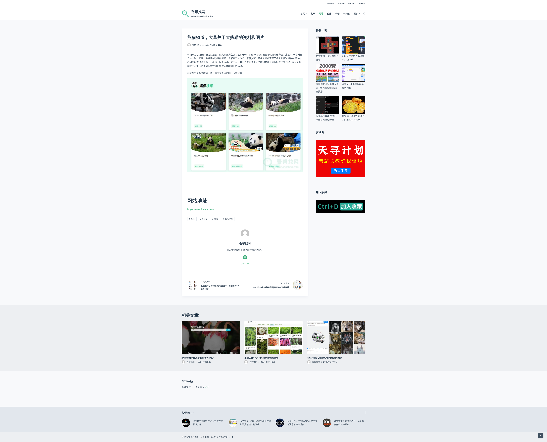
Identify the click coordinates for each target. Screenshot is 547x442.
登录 (206, 387)
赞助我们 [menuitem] (341, 3)
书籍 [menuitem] (337, 13)
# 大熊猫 (204, 219)
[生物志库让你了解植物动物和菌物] (273, 337)
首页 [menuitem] (302, 13)
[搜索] (364, 14)
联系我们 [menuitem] (351, 3)
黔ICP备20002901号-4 (222, 437)
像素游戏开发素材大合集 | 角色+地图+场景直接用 (327, 88)
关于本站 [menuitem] (330, 3)
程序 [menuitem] (329, 13)
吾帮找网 (198, 12)
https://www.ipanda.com (200, 209)
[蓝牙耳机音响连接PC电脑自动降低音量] (327, 105)
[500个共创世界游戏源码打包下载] (353, 45)
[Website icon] (245, 257)
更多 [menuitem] (356, 13)
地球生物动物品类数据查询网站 (198, 357)
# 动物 (192, 219)
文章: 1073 (245, 264)
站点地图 (204, 437)
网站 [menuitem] (321, 13)
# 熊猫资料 (228, 219)
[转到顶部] (540, 435)
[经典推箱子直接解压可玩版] (327, 45)
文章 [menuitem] (313, 13)
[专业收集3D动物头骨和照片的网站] (336, 337)
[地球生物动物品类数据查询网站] (211, 337)
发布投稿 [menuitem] (362, 3)
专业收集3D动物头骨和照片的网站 (324, 357)
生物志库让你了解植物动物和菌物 (261, 357)
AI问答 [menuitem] (346, 13)
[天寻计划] (340, 158)
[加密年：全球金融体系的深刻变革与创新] (353, 105)
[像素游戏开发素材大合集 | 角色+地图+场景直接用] (327, 73)
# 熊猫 (215, 219)
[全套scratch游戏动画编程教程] (353, 73)
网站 (220, 45)
